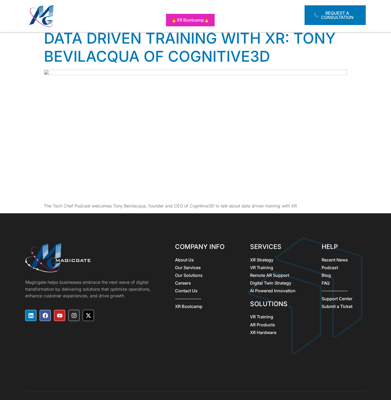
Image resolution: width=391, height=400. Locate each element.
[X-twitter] (88, 315)
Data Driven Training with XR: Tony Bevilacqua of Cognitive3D (190, 47)
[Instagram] (74, 315)
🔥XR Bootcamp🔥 (190, 20)
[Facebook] (45, 315)
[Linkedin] (30, 315)
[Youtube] (59, 315)
